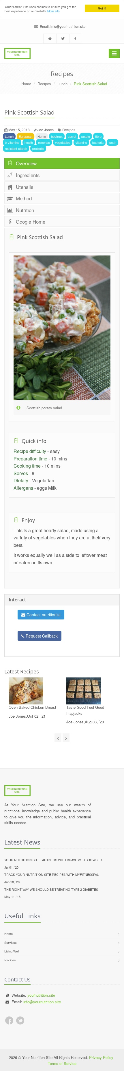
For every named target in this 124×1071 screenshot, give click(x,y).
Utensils (23, 186)
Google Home (29, 221)
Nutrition (24, 210)
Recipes (44, 83)
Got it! (102, 8)
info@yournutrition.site (68, 26)
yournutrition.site (41, 995)
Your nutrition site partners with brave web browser (53, 859)
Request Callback (41, 636)
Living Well (11, 951)
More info (53, 11)
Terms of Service (62, 1063)
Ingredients (27, 175)
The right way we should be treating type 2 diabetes (51, 889)
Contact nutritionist (43, 614)
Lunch (62, 83)
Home (26, 83)
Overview (25, 163)
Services (10, 942)
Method (23, 198)
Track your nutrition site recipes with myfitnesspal (51, 874)
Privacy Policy (101, 1057)
